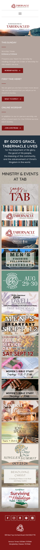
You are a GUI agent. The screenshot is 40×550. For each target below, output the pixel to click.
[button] (20, 13)
